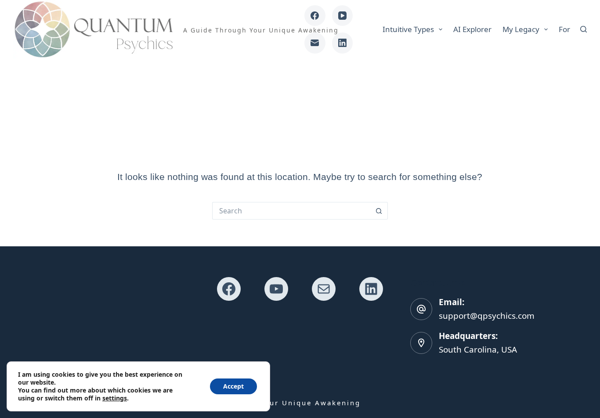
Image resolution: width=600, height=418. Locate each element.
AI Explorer (472, 29)
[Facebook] (314, 15)
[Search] (583, 29)
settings (114, 398)
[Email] (314, 43)
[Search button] (379, 211)
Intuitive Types (408, 29)
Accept (233, 386)
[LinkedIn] (342, 43)
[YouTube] (342, 15)
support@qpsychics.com (487, 315)
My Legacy (520, 29)
